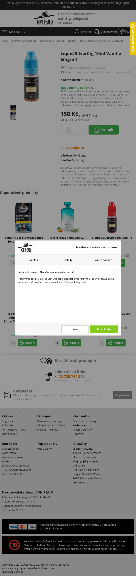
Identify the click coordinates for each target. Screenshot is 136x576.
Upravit (75, 329)
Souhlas (33, 259)
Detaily (68, 259)
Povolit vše (104, 329)
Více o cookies (103, 259)
